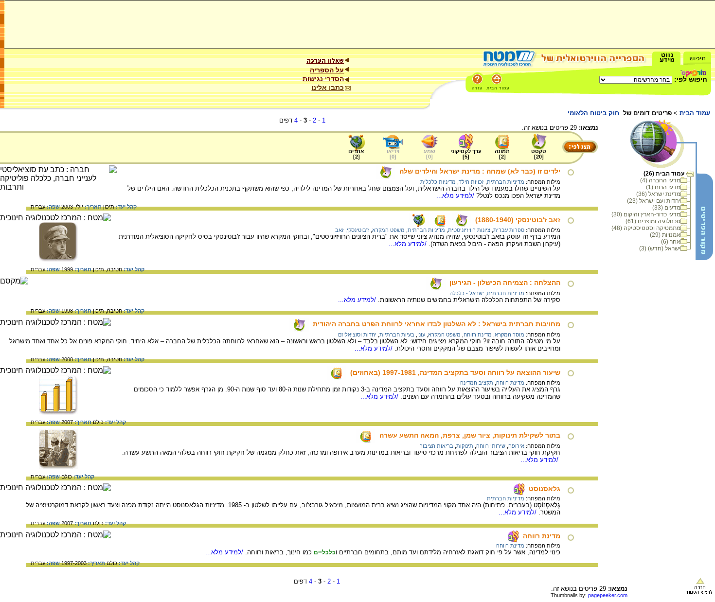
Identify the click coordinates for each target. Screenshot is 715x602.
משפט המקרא (388, 230)
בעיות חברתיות (396, 334)
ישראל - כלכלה (466, 293)
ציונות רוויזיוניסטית (469, 230)
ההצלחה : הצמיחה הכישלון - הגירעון (504, 282)
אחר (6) (670, 241)
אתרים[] (356, 153)
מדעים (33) (666, 207)
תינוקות (464, 446)
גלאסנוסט (544, 489)
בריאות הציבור (436, 446)
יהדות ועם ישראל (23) (653, 200)
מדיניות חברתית (505, 182)
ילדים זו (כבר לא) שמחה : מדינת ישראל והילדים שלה (479, 171)
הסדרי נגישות (323, 79)
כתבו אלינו (327, 87)
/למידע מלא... (456, 195)
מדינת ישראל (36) (658, 194)
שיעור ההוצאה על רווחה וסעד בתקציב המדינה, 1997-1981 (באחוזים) (455, 372)
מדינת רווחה (478, 334)
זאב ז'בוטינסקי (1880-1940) (517, 220)
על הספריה (327, 70)
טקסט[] (538, 153)
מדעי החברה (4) (660, 180)
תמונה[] (502, 153)
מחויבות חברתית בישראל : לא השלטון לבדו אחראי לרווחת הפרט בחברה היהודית (436, 324)
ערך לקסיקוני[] (466, 153)
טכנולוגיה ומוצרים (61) (653, 221)
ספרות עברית (508, 230)
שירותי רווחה (490, 446)
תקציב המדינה (476, 383)
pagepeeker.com (607, 595)
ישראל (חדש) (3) (659, 248)
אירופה (516, 446)
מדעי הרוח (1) (663, 187)
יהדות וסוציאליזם (357, 334)
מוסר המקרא (509, 334)
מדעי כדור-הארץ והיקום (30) (645, 214)
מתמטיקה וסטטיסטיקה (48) (645, 228)
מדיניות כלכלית (438, 182)
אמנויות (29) (665, 234)
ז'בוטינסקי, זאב (352, 230)
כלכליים (325, 552)
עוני (421, 334)
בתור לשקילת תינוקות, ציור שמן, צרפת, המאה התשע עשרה (469, 435)
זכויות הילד (471, 182)
